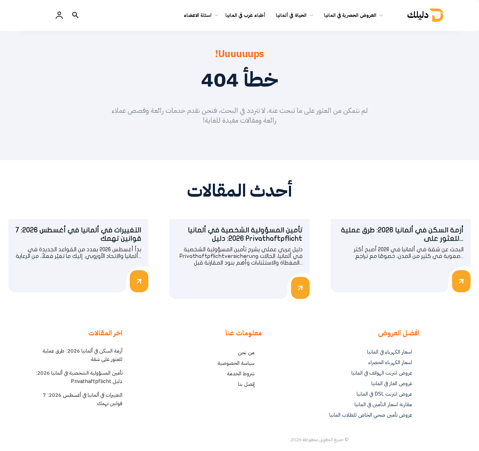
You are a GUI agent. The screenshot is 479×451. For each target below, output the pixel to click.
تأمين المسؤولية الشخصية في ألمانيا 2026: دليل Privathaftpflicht (79, 377)
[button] (75, 15)
